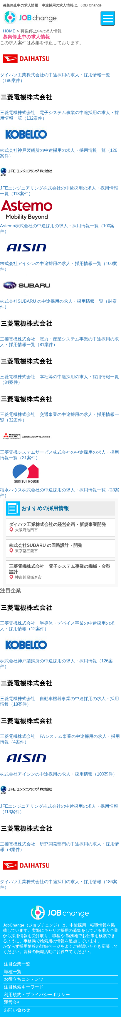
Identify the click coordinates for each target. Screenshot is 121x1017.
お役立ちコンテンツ (23, 979)
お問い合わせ (17, 1009)
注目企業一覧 (17, 963)
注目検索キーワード (23, 986)
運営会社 (12, 1002)
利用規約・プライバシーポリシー (37, 994)
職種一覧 (12, 971)
